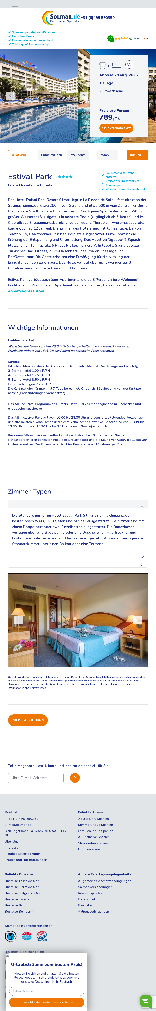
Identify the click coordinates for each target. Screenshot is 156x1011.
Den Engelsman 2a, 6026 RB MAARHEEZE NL (37, 833)
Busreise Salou (16, 905)
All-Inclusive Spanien (94, 837)
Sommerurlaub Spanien (95, 825)
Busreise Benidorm (19, 911)
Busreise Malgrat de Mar (23, 893)
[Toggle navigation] (14, 4)
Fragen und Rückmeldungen (26, 860)
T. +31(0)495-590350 (21, 818)
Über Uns (11, 841)
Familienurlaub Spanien (95, 831)
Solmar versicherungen (95, 887)
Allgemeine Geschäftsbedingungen (104, 881)
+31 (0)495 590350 (98, 17)
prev (10, 96)
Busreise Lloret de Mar (22, 887)
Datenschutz (87, 899)
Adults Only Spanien (93, 818)
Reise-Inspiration (90, 893)
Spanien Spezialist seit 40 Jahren (33, 32)
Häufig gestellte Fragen (23, 853)
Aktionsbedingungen (93, 911)
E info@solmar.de (18, 825)
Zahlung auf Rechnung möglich (32, 44)
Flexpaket (85, 905)
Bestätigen (75, 777)
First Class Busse (23, 36)
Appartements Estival (26, 291)
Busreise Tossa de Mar (22, 881)
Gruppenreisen (89, 849)
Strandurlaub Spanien (94, 843)
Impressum (13, 847)
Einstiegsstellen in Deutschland (32, 40)
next (84, 96)
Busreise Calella (17, 899)
